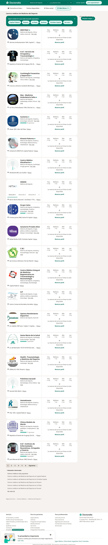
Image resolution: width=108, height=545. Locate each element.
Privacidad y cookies (12, 518)
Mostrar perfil (59, 42)
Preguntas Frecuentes (38, 530)
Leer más (21, 541)
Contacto (9, 528)
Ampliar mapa (87, 18)
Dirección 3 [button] (32, 195)
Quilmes (44, 22)
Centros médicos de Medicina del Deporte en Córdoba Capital (27, 479)
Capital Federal (15, 22)
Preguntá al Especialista (38, 522)
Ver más (67, 22)
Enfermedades (35, 528)
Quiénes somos (11, 526)
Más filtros (63, 8)
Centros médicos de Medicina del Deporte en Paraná (24, 488)
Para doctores (59, 520)
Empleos (14, 530)
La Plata (34, 22)
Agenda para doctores (62, 522)
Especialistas (35, 518)
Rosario (25, 22)
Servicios (33, 526)
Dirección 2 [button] (22, 195)
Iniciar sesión (80, 3)
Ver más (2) (11, 491)
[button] (74, 19)
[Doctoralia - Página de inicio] (16, 2)
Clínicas (33, 520)
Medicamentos (35, 524)
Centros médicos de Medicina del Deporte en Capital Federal (26, 476)
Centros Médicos (21, 499)
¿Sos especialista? (93, 3)
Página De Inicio (10, 499)
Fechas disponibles (33, 8)
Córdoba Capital (55, 22)
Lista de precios (60, 518)
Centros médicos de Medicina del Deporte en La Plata (24, 485)
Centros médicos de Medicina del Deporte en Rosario (24, 482)
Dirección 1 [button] (12, 195)
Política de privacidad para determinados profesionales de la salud (17, 522)
